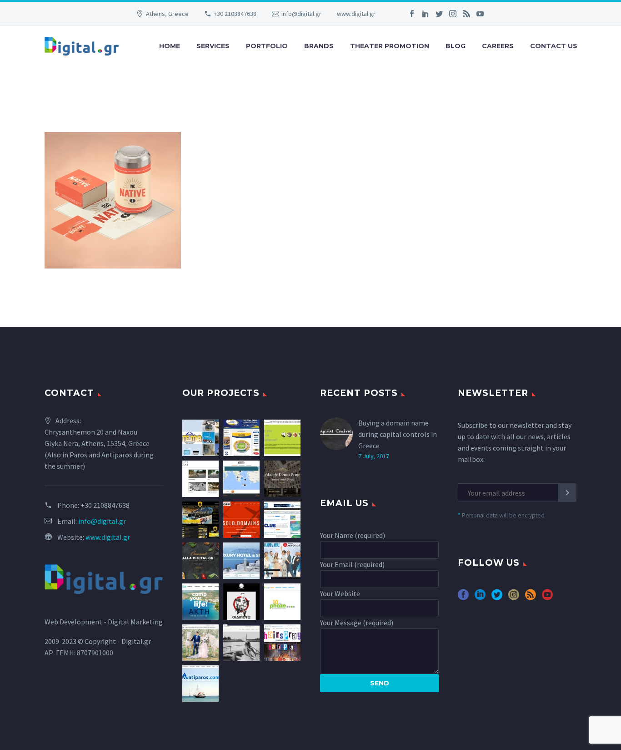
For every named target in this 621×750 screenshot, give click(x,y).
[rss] (530, 597)
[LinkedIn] (425, 13)
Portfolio (267, 46)
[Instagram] (453, 13)
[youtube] (547, 597)
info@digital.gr (301, 14)
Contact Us (553, 46)
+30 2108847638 (235, 14)
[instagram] (513, 597)
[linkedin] (480, 597)
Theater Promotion (389, 46)
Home (169, 46)
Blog (456, 46)
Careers (498, 46)
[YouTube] (480, 13)
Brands (319, 46)
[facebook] (463, 597)
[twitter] (496, 597)
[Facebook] (412, 13)
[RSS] (466, 13)
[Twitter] (439, 13)
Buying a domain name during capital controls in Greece (397, 434)
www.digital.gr (356, 14)
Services (213, 46)
